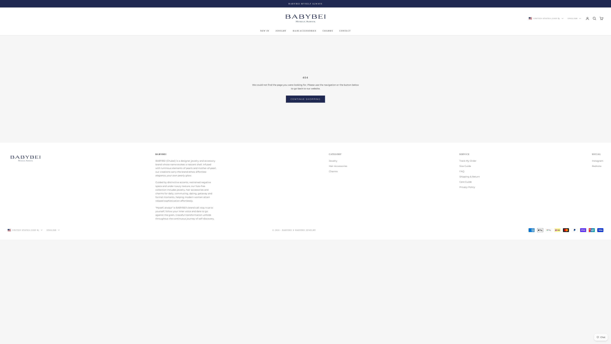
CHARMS (328, 31)
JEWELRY (281, 31)
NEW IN (264, 31)
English (573, 18)
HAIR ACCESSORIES (304, 31)
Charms (333, 171)
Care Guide (465, 181)
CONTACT (345, 31)
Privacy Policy (467, 187)
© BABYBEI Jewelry (304, 230)
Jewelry (333, 160)
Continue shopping (305, 99)
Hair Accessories (338, 166)
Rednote (596, 166)
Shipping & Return (469, 176)
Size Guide (465, 166)
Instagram (597, 160)
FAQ (461, 171)
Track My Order (467, 160)
